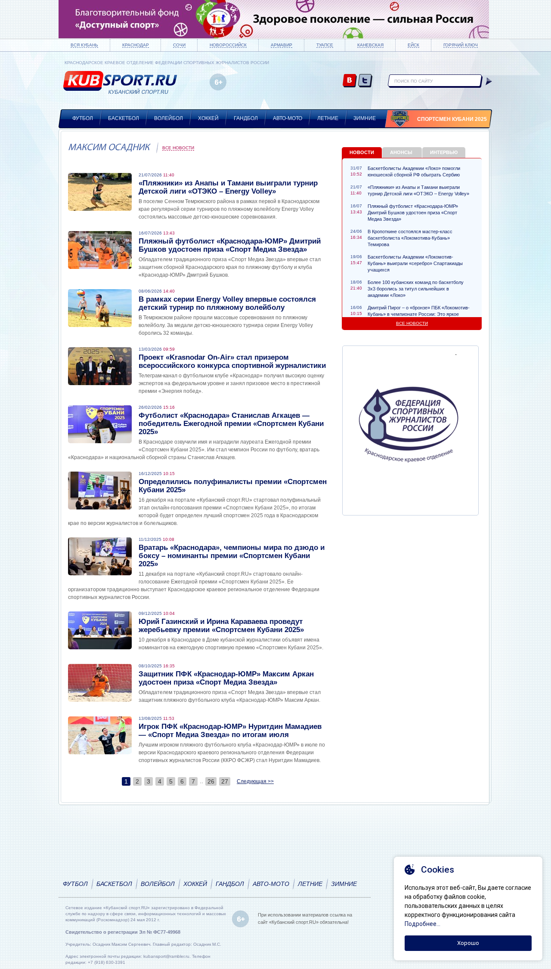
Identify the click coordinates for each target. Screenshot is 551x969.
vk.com (350, 81)
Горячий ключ (460, 45)
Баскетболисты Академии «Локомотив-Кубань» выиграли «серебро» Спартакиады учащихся (415, 263)
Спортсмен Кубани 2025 (452, 119)
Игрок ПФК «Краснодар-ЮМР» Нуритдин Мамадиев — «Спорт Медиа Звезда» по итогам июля (230, 730)
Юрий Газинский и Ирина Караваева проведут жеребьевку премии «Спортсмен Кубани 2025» (221, 625)
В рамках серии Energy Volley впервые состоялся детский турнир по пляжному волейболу (227, 303)
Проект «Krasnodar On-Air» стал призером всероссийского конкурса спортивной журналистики (232, 361)
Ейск (413, 45)
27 (224, 781)
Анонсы (401, 152)
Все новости (178, 147)
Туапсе (324, 45)
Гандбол (246, 118)
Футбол (82, 118)
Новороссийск (228, 45)
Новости (362, 152)
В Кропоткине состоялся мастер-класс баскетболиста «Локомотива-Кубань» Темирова (410, 238)
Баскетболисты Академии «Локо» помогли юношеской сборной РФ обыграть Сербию (414, 171)
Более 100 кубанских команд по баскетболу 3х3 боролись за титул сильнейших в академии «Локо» (416, 289)
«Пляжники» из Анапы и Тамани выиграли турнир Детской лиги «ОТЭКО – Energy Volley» (228, 187)
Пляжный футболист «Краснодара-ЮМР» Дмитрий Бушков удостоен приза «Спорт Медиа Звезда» (230, 245)
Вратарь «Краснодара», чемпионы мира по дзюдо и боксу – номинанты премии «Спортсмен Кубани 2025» (232, 555)
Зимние (364, 118)
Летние (327, 118)
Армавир (281, 45)
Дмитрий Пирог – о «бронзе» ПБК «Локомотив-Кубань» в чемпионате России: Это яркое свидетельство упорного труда (419, 314)
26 (210, 781)
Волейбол (168, 118)
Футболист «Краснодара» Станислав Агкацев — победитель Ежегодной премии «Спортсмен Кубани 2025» (231, 423)
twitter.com (365, 81)
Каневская (370, 45)
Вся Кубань (84, 45)
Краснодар (135, 45)
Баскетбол (123, 118)
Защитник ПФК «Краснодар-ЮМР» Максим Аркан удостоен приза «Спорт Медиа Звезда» (226, 678)
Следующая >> (255, 781)
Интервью (444, 152)
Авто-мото (287, 118)
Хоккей (208, 118)
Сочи (179, 45)
